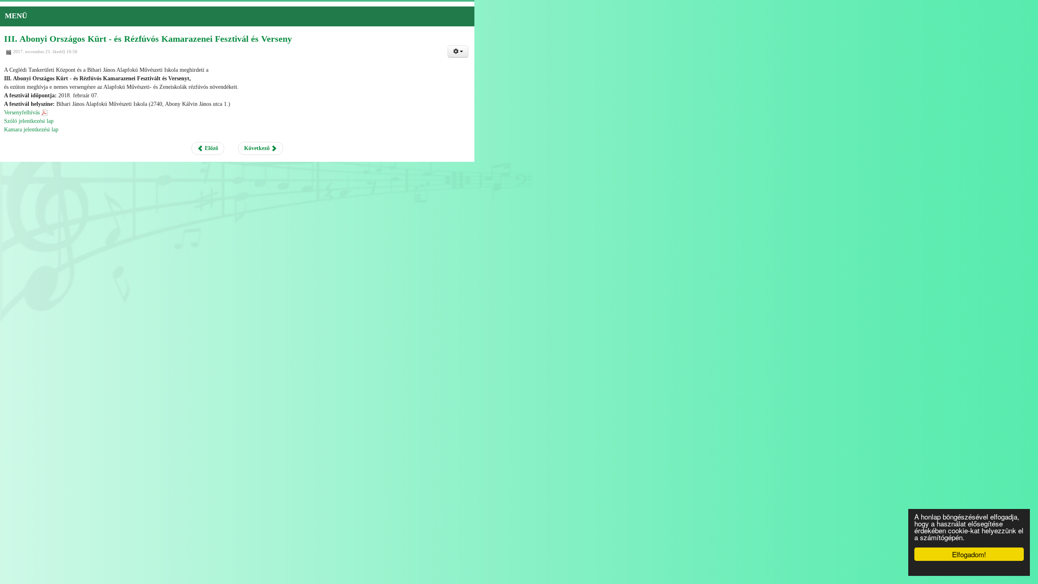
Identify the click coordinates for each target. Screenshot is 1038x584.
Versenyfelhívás (22, 113)
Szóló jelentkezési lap (29, 121)
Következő (539, 148)
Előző (492, 148)
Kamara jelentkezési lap (31, 130)
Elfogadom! (969, 554)
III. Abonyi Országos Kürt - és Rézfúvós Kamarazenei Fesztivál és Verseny (148, 39)
